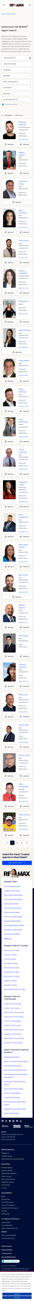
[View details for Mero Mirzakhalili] (9, 791)
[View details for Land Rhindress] (9, 426)
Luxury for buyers (8, 1205)
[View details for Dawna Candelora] (9, 277)
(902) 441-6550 (23, 375)
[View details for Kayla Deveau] (9, 337)
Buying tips (5, 1199)
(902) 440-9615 (23, 562)
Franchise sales (6, 1225)
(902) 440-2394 (23, 139)
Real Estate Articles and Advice (12, 1159)
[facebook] (2, 1121)
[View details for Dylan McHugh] (9, 396)
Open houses (6, 1176)
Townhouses (12, 1004)
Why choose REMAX (8, 1235)
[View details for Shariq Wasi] (9, 731)
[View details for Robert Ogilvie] (9, 159)
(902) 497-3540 (23, 829)
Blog (3, 1196)
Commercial (5, 1185)
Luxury (4, 1188)
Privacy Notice (6, 1250)
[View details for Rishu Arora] (9, 247)
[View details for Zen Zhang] (9, 642)
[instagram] (6, 1121)
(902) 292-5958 (23, 347)
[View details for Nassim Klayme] (9, 612)
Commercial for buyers (9, 1208)
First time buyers (7, 1202)
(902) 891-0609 (23, 502)
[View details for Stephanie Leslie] (9, 489)
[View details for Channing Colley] (9, 188)
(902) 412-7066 (23, 258)
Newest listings (6, 1168)
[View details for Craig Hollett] (9, 367)
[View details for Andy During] (9, 821)
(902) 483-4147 (23, 532)
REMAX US (5, 1153)
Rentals (4, 1211)
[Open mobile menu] (30, 5)
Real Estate (12, 886)
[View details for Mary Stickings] (9, 217)
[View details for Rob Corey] (9, 701)
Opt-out (17, 1297)
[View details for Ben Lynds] (9, 581)
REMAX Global (6, 1156)
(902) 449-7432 (23, 314)
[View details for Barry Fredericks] (9, 521)
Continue (17, 1294)
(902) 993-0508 (23, 742)
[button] (17, 1261)
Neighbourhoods (7, 1182)
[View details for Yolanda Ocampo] (9, 671)
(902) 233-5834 (23, 469)
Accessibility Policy (8, 1257)
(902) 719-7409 (23, 227)
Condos (11, 950)
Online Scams (6, 1246)
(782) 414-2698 (23, 437)
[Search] (4, 5)
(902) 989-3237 (23, 801)
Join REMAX (5, 1222)
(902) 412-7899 (23, 406)
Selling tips (5, 1214)
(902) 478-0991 (23, 288)
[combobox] (16, 58)
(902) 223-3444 (23, 712)
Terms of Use (6, 1253)
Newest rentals (6, 1170)
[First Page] (7, 843)
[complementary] (17, 1261)
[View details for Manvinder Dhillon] (9, 551)
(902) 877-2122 (23, 622)
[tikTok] (21, 1121)
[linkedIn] (17, 1121)
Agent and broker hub (9, 1228)
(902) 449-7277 (23, 681)
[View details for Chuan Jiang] (9, 762)
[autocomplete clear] (30, 58)
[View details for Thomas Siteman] (9, 129)
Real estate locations (8, 1173)
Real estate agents (8, 1179)
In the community (8, 1238)
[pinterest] (13, 1121)
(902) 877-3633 (23, 592)
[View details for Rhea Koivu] (9, 308)
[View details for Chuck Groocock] (9, 456)
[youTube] (10, 1121)
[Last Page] (27, 843)
